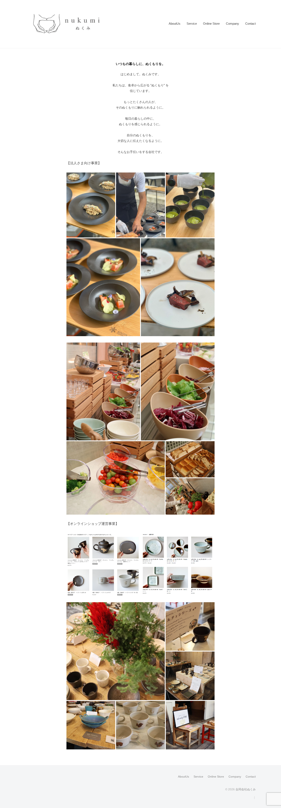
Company (232, 23)
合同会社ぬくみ (246, 789)
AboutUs (174, 23)
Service (192, 23)
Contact (250, 23)
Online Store (211, 23)
